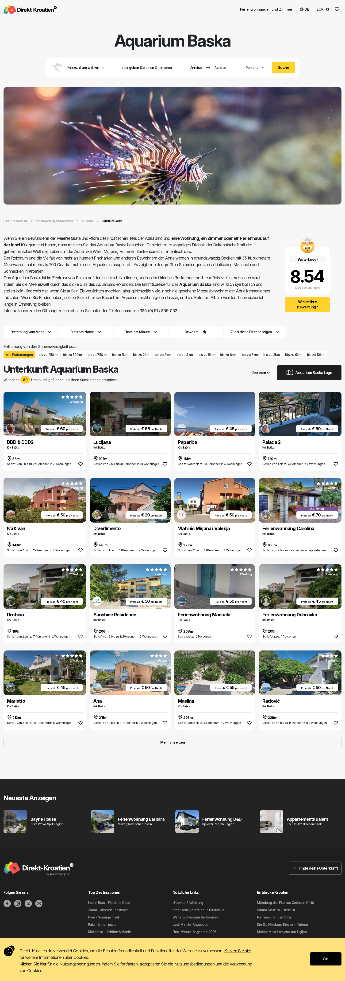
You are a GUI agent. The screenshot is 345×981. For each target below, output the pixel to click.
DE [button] (307, 9)
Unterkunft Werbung (187, 903)
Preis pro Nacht (82, 332)
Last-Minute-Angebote (190, 924)
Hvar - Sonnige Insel (103, 917)
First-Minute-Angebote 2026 (194, 932)
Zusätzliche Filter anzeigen (252, 332)
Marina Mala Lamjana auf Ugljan (282, 932)
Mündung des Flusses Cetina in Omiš (285, 903)
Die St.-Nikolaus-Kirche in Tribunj (282, 924)
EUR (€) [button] (323, 9)
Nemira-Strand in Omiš (274, 917)
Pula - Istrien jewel (102, 924)
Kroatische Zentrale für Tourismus (198, 910)
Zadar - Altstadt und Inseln (108, 910)
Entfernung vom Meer (27, 332)
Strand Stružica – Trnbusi (276, 910)
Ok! (325, 959)
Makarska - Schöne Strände (109, 932)
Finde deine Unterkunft (318, 868)
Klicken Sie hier (237, 950)
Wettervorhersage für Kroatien (195, 917)
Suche (283, 67)
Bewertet (192, 332)
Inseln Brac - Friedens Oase (109, 903)
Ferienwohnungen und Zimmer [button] (266, 9)
